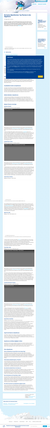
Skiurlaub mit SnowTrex (42, 4)
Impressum (27, 71)
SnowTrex (19, 25)
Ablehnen (16, 66)
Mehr (45, 28)
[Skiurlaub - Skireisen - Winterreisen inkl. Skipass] (3, 11)
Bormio (19, 239)
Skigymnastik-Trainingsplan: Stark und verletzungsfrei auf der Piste (42, 21)
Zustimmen (15, 65)
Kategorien (34, 4)
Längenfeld (25, 131)
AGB (27, 421)
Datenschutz (16, 421)
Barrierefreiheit (22, 421)
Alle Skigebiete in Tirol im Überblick (29, 403)
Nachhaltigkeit (26, 208)
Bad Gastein (31, 397)
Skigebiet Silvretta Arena (9, 205)
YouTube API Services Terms (28, 128)
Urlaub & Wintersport (11, 10)
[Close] (48, 426)
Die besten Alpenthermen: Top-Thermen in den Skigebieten (22, 10)
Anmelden (44, 426)
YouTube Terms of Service (16, 128)
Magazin (7, 10)
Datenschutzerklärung (30, 72)
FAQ (30, 421)
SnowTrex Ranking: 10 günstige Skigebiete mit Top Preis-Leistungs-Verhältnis (42, 40)
